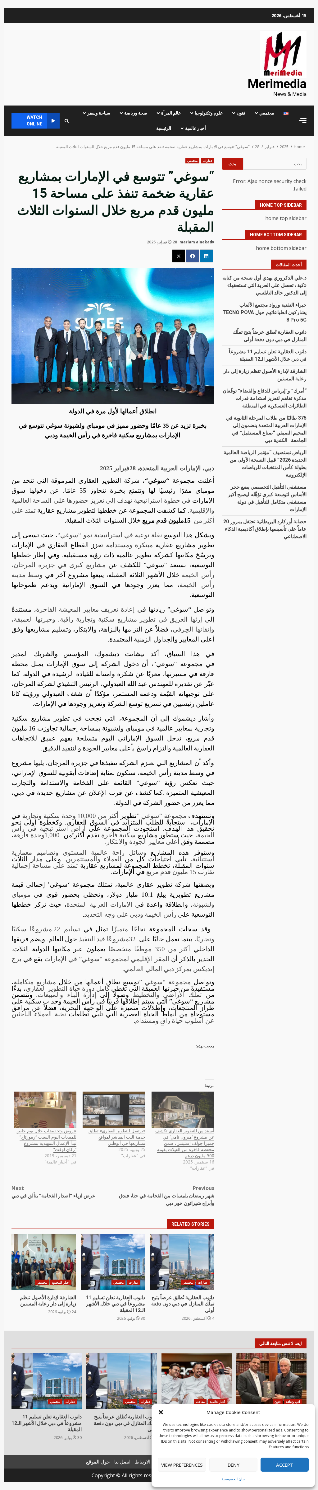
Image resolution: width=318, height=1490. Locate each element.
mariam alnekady (196, 242)
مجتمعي (266, 112)
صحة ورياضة (135, 112)
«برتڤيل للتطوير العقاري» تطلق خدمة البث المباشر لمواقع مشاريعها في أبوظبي (117, 1137)
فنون (241, 112)
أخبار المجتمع (60, 1282)
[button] (161, 1412)
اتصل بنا (122, 1461)
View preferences (182, 1465)
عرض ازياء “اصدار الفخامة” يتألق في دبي (53, 1192)
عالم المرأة (171, 112)
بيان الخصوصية (233, 1479)
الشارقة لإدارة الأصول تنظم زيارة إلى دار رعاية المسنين (43, 1262)
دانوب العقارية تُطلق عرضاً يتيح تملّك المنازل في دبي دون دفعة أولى (182, 1262)
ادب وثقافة (293, 1401)
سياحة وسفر (98, 112)
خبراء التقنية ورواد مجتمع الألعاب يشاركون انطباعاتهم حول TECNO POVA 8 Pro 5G (265, 312)
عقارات (207, 160)
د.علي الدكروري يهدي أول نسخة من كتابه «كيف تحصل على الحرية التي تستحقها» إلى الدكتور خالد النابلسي (264, 285)
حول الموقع (98, 1461)
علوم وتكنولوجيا (209, 112)
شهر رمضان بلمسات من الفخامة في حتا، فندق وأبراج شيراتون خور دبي (166, 1195)
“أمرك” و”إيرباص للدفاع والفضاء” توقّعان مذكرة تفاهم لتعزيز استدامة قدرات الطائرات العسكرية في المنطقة (265, 398)
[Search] (67, 121)
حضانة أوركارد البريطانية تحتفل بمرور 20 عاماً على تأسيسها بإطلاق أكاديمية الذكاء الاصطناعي (265, 529)
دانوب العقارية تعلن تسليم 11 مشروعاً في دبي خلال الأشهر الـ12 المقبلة (113, 1262)
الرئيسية (163, 128)
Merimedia (277, 84)
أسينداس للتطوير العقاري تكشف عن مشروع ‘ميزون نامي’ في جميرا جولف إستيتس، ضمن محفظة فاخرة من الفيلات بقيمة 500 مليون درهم (184, 1143)
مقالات (200, 1401)
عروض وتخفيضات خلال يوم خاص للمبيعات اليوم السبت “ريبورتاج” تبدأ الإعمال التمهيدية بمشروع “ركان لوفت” (46, 1140)
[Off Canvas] (303, 120)
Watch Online (34, 120)
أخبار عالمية (195, 128)
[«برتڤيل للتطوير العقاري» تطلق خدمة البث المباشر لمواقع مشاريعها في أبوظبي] (114, 1109)
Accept (284, 1465)
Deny (233, 1465)
